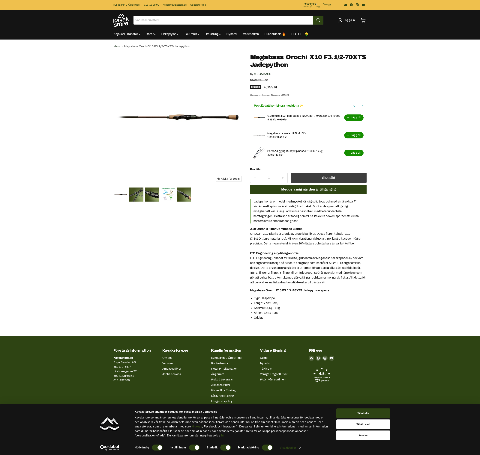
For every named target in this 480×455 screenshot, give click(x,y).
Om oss (167, 357)
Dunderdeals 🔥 (275, 34)
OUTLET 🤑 (299, 34)
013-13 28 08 (151, 5)
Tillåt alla (363, 413)
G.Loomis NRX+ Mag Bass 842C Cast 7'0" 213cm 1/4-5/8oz (303, 115)
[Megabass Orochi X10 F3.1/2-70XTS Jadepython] (120, 194)
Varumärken (251, 34)
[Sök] (318, 20)
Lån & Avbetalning (222, 395)
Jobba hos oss (171, 374)
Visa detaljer (288, 447)
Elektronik (190, 34)
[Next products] (362, 105)
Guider (264, 357)
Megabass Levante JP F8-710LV (286, 133)
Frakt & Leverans (222, 379)
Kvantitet (255, 169)
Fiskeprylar (168, 34)
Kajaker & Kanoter (126, 34)
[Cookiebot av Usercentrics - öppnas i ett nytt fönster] (109, 448)
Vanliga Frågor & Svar (273, 374)
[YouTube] (363, 4)
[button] (314, 5)
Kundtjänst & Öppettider (126, 5)
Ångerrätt (217, 374)
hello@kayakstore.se (175, 5)
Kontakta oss (219, 363)
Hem (116, 46)
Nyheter (231, 34)
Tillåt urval (363, 424)
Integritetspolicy (221, 401)
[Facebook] (351, 4)
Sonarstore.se (198, 5)
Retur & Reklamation (224, 368)
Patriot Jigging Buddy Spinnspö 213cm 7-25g (295, 151)
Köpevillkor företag (223, 390)
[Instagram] (357, 4)
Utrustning (212, 34)
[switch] (194, 448)
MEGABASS (262, 73)
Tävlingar (266, 368)
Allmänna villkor (220, 384)
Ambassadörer (171, 368)
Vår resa (167, 363)
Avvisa (363, 435)
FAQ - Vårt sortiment (273, 379)
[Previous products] (354, 105)
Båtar (150, 34)
